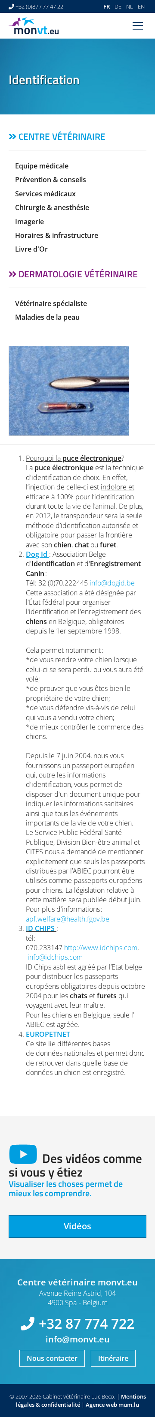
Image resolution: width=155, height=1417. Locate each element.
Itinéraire (113, 1358)
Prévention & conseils (50, 179)
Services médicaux (45, 193)
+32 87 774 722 (86, 1323)
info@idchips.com (55, 957)
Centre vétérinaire (62, 136)
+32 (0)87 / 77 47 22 (39, 6)
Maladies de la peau (47, 317)
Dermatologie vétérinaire (78, 274)
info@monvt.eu (78, 1339)
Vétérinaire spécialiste (51, 303)
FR (106, 6)
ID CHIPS (40, 928)
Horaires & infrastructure (56, 235)
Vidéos (77, 1226)
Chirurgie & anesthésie (52, 207)
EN (141, 6)
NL (129, 6)
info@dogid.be (112, 583)
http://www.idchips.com (100, 947)
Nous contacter (52, 1358)
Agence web (101, 1404)
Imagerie (29, 221)
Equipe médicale (41, 166)
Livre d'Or (31, 249)
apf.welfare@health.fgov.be (67, 919)
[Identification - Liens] (77, 391)
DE (118, 6)
